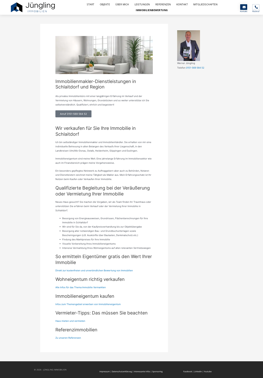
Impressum (104, 371)
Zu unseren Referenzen (68, 337)
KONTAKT (182, 4)
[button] (73, 113)
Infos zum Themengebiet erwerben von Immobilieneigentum (88, 304)
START (90, 4)
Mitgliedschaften (205, 4)
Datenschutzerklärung (122, 371)
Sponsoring (157, 371)
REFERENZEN (163, 4)
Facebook (187, 371)
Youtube (208, 371)
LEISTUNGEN (142, 4)
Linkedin (198, 371)
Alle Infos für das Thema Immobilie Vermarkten (80, 287)
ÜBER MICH (122, 4)
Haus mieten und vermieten (70, 320)
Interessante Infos (142, 371)
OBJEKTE (105, 4)
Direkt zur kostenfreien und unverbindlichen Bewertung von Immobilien (94, 270)
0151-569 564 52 (195, 67)
